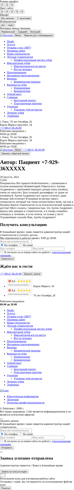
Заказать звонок (32, 274)
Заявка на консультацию (14, 471)
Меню (18, 35)
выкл (11, 25)
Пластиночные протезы (28, 103)
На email (28, 245)
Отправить (6, 447)
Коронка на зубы (17, 84)
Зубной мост (14, 94)
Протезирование (16, 72)
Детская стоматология (20, 56)
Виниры (12, 78)
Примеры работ (16, 50)
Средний (22, 31)
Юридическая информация (23, 396)
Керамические (22, 91)
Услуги (11, 44)
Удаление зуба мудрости (28, 109)
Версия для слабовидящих (38, 35)
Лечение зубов (15, 112)
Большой (35, 31)
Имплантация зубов (18, 63)
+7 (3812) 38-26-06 (11, 127)
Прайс (10, 41)
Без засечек (7, 18)
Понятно (5, 488)
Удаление (12, 106)
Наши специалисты (18, 53)
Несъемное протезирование (23, 75)
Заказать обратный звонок (15, 153)
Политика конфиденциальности (26, 402)
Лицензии (13, 399)
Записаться (7, 258)
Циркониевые (22, 87)
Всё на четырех (23, 69)
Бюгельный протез (25, 100)
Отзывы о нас (19, 47)
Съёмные (12, 97)
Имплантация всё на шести (30, 66)
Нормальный (8, 31)
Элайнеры (13, 115)
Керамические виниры (27, 81)
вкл (3, 25)
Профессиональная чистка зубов (33, 60)
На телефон (11, 245)
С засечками (23, 18)
